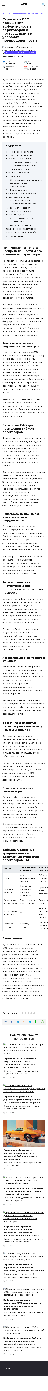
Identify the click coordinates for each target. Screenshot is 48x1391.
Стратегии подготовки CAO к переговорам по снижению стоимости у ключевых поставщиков (23, 1268)
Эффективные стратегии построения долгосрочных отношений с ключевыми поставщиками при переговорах (21, 1231)
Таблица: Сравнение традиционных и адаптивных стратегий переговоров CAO (21, 228)
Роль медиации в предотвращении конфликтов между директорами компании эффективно (23, 1191)
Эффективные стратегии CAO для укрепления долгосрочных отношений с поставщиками (22, 1341)
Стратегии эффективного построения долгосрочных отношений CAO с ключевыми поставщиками (20, 1154)
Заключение (16, 236)
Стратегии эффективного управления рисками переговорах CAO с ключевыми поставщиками (22, 1099)
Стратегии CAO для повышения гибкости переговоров (18, 172)
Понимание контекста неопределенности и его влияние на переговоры (19, 155)
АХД (24, 4)
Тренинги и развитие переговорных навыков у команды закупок (19, 211)
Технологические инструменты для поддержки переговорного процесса (21, 193)
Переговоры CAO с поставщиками (20, 52)
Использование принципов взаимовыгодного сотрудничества (26, 183)
